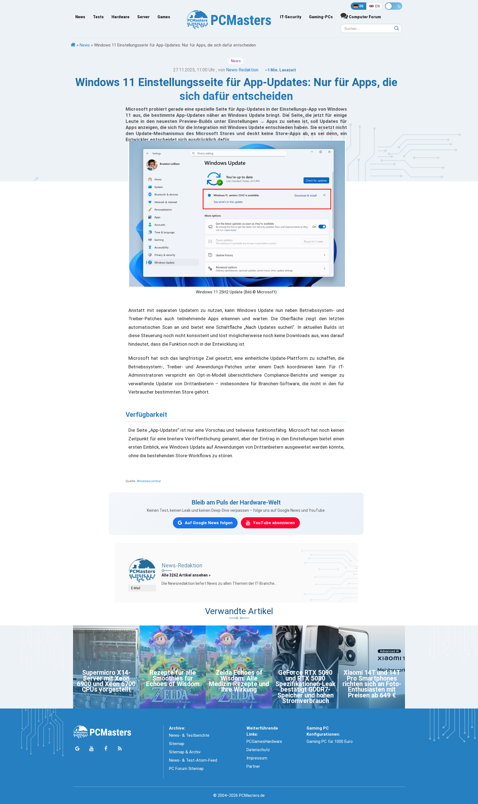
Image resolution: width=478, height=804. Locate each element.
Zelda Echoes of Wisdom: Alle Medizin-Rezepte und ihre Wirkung (239, 681)
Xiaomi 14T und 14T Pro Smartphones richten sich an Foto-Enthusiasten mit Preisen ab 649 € (371, 684)
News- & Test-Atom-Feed (193, 760)
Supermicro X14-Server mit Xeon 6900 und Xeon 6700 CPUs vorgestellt (106, 681)
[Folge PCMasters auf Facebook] (105, 748)
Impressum (256, 758)
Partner (253, 766)
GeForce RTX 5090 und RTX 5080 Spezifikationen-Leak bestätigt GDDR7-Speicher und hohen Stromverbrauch (306, 687)
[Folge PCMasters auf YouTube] (91, 748)
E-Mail (135, 588)
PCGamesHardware (264, 741)
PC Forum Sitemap (186, 768)
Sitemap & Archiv (185, 751)
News (80, 17)
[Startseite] (73, 45)
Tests (98, 17)
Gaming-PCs (321, 17)
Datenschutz (258, 749)
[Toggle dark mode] (393, 6)
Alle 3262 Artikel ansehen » (186, 575)
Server (143, 17)
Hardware (120, 17)
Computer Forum (364, 17)
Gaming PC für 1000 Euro (329, 741)
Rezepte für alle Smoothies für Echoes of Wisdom (172, 678)
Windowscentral (149, 481)
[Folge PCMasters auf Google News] (77, 748)
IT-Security (290, 17)
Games (163, 17)
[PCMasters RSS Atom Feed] (119, 748)
